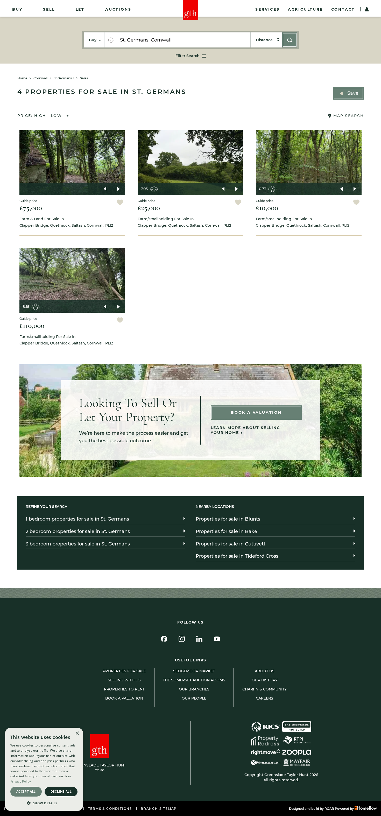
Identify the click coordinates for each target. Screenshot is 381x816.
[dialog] (44, 769)
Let (80, 9)
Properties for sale (124, 671)
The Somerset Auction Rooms (194, 680)
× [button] (77, 733)
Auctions (118, 9)
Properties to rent (124, 689)
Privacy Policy (20, 781)
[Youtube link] (217, 639)
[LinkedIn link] (199, 639)
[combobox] (183, 39)
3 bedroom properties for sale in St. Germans (78, 544)
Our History (265, 680)
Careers (264, 698)
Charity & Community (264, 689)
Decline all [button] (61, 791)
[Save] (120, 203)
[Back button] (105, 189)
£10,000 (267, 207)
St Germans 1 (64, 78)
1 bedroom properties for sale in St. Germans (77, 519)
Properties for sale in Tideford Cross (237, 556)
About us (264, 671)
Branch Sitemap (159, 809)
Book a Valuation (256, 412)
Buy (17, 9)
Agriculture (305, 9)
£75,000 (30, 207)
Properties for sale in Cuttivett (230, 544)
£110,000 (31, 325)
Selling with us (124, 680)
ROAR (329, 809)
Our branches (194, 689)
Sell (49, 9)
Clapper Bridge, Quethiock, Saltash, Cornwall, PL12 (66, 222)
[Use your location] (110, 39)
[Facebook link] (164, 639)
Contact (343, 9)
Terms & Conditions (110, 809)
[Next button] (118, 189)
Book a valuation (124, 698)
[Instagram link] (182, 639)
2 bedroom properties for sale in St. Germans (78, 531)
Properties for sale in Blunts (228, 519)
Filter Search (187, 55)
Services (267, 9)
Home (22, 78)
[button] (348, 93)
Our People (194, 698)
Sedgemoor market (194, 671)
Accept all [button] (26, 791)
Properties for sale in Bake (226, 531)
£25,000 (149, 207)
